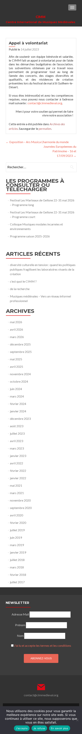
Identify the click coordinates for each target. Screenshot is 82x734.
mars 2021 (17, 493)
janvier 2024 (18, 411)
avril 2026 (16, 329)
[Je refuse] (77, 720)
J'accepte (22, 728)
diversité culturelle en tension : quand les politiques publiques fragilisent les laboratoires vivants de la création (43, 269)
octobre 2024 (19, 381)
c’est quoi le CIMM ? (23, 281)
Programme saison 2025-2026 (30, 236)
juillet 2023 (17, 433)
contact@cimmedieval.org (45, 103)
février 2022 (18, 470)
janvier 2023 (18, 456)
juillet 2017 (17, 582)
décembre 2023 (20, 418)
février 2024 (18, 403)
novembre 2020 (20, 500)
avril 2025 (16, 366)
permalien (45, 128)
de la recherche (20, 289)
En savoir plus (59, 728)
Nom (20, 635)
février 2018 (18, 574)
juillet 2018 (17, 560)
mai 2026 (16, 322)
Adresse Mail (20, 614)
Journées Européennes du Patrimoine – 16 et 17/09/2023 (59, 151)
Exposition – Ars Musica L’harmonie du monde (37, 142)
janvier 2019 (18, 552)
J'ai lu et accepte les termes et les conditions (42, 645)
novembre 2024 (20, 374)
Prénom (20, 625)
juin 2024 (16, 389)
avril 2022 (16, 463)
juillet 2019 (17, 530)
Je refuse (39, 728)
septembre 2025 (21, 351)
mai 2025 (16, 359)
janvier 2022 (18, 478)
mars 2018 (17, 567)
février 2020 (18, 522)
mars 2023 (17, 448)
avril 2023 (16, 441)
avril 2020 (16, 515)
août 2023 (16, 426)
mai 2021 (16, 485)
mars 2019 (17, 545)
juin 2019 (16, 537)
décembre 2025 (20, 344)
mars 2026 (17, 337)
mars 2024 (17, 396)
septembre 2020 (21, 508)
